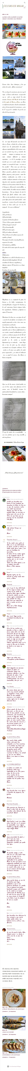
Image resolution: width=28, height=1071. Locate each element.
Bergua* (9, 572)
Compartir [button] (5, 488)
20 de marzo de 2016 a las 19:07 (18, 613)
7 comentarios (12, 1057)
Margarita (9, 525)
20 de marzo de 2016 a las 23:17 (14, 655)
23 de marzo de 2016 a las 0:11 (16, 834)
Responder (9, 522)
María (8, 850)
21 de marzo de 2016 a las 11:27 (13, 738)
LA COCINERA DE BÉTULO (14, 764)
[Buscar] (25, 2)
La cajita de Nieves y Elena (12, 102)
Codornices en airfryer (11, 1055)
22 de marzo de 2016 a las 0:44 (14, 805)
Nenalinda (9, 584)
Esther (8, 499)
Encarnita (9, 654)
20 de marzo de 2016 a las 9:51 (16, 499)
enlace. (4, 252)
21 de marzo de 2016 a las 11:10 (18, 706)
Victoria (9, 665)
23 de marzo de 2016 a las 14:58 (17, 850)
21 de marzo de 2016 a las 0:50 (17, 665)
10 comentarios (12, 1011)
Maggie (9, 613)
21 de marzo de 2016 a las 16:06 (17, 788)
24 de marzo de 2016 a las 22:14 (16, 913)
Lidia (8, 834)
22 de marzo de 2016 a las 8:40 (19, 819)
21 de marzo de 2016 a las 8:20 (13, 687)
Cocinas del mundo (16, 492)
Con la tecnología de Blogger (15, 1066)
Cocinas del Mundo (12, 99)
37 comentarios (12, 1034)
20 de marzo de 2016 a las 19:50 (16, 625)
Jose (8, 913)
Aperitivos (9, 492)
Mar (8, 626)
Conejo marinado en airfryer (13, 1009)
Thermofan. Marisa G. (12, 539)
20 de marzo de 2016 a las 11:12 (19, 525)
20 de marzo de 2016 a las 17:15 (14, 585)
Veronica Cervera (11, 928)
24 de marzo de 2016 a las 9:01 (13, 877)
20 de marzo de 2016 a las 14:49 (18, 572)
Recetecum (9, 819)
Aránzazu (9, 707)
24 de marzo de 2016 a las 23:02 (14, 930)
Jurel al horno (8, 1032)
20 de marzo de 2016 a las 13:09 (14, 540)
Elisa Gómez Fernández (12, 804)
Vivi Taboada (10, 686)
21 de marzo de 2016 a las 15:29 (13, 765)
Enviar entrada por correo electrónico (11, 490)
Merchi (8, 788)
